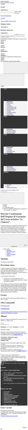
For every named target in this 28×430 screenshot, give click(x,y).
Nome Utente (18, 11)
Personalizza (4, 337)
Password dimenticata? (6, 15)
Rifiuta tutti (12, 337)
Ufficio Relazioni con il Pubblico (11, 395)
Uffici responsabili (11, 254)
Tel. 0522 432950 (10, 374)
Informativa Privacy (8, 394)
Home (5, 204)
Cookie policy (7, 391)
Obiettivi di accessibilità (9, 398)
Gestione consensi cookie (10, 401)
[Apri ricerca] (15, 68)
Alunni (8, 329)
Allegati (8, 255)
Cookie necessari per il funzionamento (10, 355)
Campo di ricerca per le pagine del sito (10, 190)
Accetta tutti (6, 339)
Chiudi (2, 45)
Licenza (8, 253)
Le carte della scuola (8, 207)
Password (17, 13)
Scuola (5, 206)
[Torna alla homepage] (14, 61)
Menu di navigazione (19, 246)
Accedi (2, 4)
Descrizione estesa (11, 251)
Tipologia (9, 250)
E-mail (16, 34)
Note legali (6, 393)
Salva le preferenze (12, 360)
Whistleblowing (7, 399)
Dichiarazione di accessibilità (10, 397)
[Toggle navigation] (12, 79)
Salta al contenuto (5, 1)
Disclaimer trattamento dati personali (9, 416)
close (2, 86)
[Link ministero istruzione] (7, 2)
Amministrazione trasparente (10, 402)
